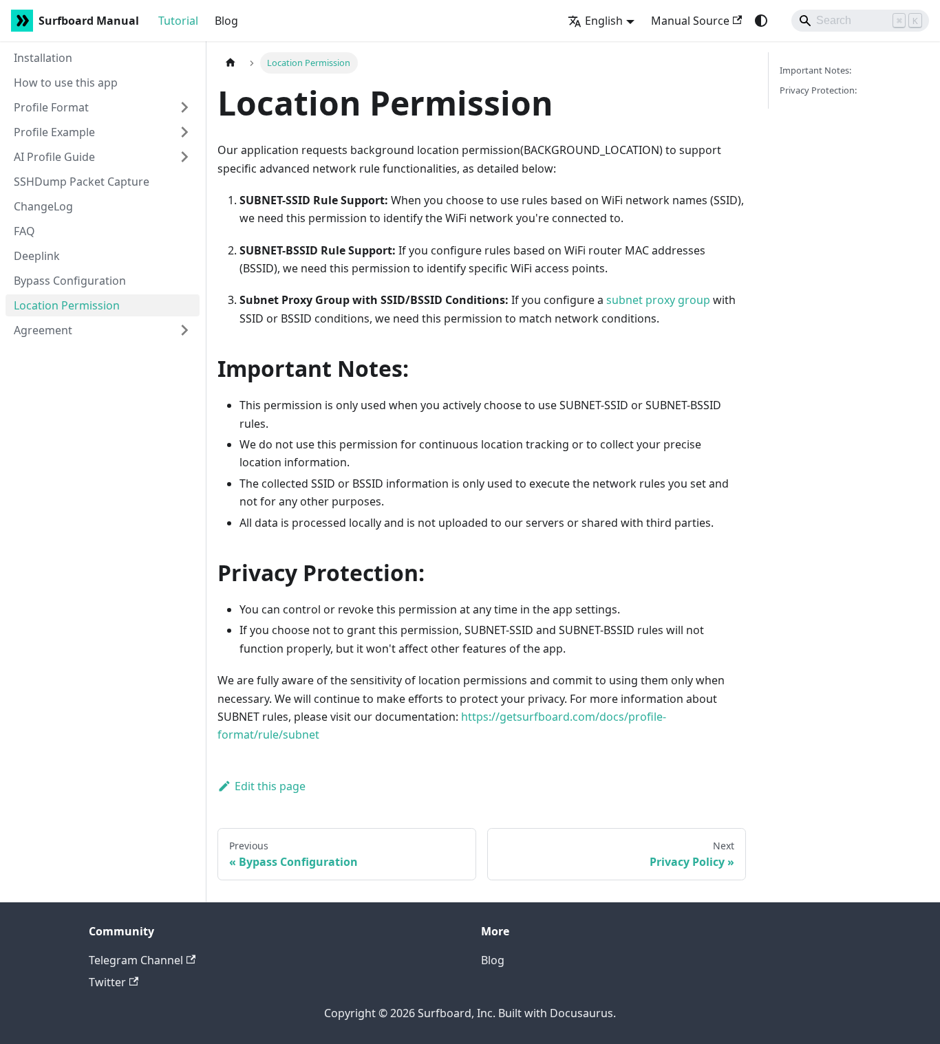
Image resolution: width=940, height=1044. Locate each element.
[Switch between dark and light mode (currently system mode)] (761, 21)
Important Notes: (815, 70)
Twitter (107, 982)
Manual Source (690, 20)
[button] (103, 107)
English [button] (604, 20)
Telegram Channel (136, 960)
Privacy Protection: (818, 90)
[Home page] (230, 63)
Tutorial (178, 20)
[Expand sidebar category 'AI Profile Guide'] (184, 157)
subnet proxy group (658, 299)
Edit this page (270, 786)
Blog (226, 20)
